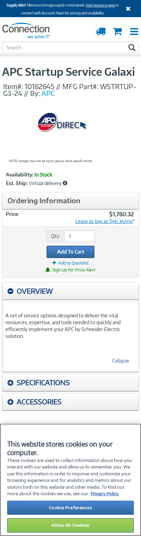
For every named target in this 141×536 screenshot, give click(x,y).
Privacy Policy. (105, 493)
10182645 (39, 86)
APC (48, 93)
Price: (12, 214)
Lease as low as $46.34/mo (104, 221)
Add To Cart (70, 252)
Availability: (20, 174)
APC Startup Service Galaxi (68, 71)
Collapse (120, 361)
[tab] (70, 291)
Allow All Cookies (70, 525)
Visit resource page (100, 5)
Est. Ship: (17, 183)
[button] (65, 183)
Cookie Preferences (70, 507)
